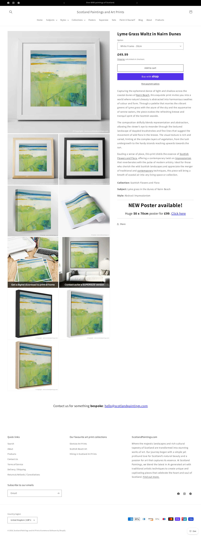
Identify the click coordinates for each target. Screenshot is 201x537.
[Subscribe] (58, 493)
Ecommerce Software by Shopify (52, 530)
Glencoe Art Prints (78, 443)
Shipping (121, 59)
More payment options (150, 84)
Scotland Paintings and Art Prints (27, 530)
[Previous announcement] (64, 3)
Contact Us (13, 459)
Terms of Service (15, 464)
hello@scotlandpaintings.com (126, 406)
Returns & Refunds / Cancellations (24, 474)
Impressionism (183, 158)
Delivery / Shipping (17, 469)
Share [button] (123, 224)
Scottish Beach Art (78, 448)
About (10, 448)
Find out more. (151, 476)
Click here (178, 213)
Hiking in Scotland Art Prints (83, 453)
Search (11, 443)
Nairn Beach (142, 95)
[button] (11, 12)
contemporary (145, 170)
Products (12, 453)
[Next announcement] (137, 3)
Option (120, 40)
